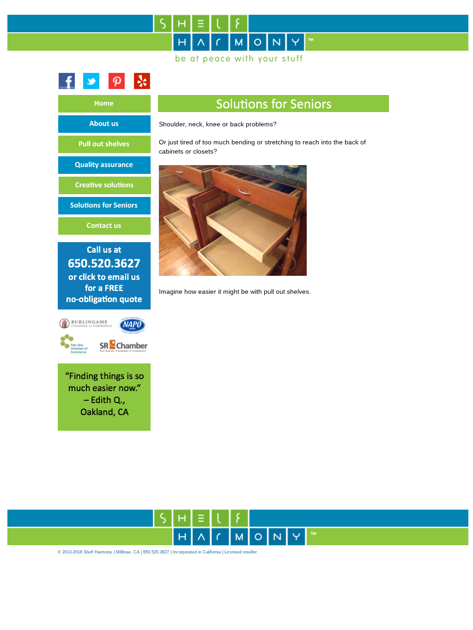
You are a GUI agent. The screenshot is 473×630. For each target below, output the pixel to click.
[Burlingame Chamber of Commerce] (85, 326)
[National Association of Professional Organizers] (133, 333)
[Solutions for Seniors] (105, 215)
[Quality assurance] (105, 174)
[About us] (105, 133)
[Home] (105, 113)
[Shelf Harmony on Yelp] (142, 86)
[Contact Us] (104, 305)
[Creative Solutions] (106, 194)
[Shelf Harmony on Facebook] (67, 87)
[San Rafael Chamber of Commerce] (124, 351)
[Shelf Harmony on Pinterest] (117, 87)
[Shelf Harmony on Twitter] (91, 87)
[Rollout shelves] (105, 153)
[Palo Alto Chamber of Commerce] (74, 353)
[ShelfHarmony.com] (232, 546)
